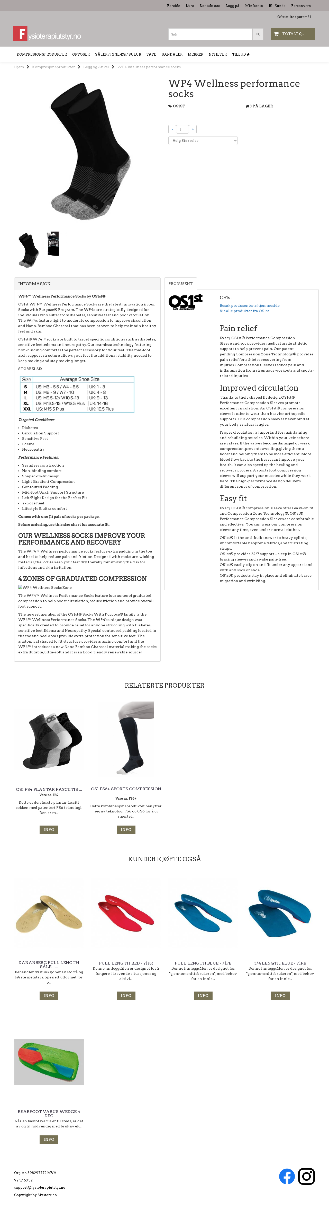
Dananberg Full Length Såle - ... (49, 965)
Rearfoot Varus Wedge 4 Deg (49, 1114)
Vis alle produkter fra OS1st (244, 311)
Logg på (232, 6)
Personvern (301, 6)
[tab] (87, 284)
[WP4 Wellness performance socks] (87, 151)
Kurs (190, 6)
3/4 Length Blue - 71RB (280, 963)
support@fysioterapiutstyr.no (39, 1187)
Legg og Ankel (96, 67)
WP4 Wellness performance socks (149, 67)
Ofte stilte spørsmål (294, 17)
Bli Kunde (277, 6)
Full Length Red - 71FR (126, 963)
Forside (173, 6)
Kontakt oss (210, 6)
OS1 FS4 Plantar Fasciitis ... (49, 789)
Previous (7, 151)
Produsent (181, 284)
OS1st (179, 106)
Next (167, 151)
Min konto (254, 6)
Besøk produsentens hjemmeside (250, 305)
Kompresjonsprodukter (53, 67)
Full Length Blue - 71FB (203, 963)
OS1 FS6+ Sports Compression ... (126, 791)
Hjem (19, 67)
